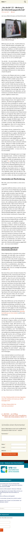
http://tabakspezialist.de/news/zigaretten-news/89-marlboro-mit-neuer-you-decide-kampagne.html (14, 399)
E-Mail (4, 447)
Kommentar (5, 433)
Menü (3, 1)
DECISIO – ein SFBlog (10, 414)
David (13, 12)
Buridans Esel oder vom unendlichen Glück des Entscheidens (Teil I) (14, 416)
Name (4, 444)
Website (4, 450)
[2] (9, 269)
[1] (8, 161)
